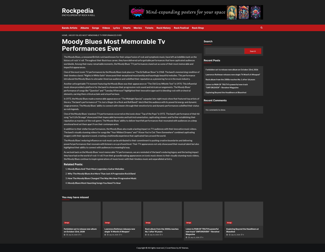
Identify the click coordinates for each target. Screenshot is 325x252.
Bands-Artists (69, 28)
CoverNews (171, 248)
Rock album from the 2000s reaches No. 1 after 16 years (230, 79)
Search (208, 41)
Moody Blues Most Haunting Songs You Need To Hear (94, 183)
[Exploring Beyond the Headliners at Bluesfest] (243, 214)
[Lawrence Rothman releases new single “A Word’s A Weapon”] (122, 214)
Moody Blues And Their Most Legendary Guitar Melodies (96, 169)
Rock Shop (198, 28)
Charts (127, 28)
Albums (84, 28)
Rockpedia (77, 10)
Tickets (149, 28)
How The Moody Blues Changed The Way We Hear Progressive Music (102, 178)
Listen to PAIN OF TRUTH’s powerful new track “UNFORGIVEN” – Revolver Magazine (227, 86)
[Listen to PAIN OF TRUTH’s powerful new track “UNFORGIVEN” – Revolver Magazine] (203, 214)
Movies (138, 28)
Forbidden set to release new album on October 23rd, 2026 (232, 69)
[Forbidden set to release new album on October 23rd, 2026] (81, 214)
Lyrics (116, 28)
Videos (106, 28)
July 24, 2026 (73, 235)
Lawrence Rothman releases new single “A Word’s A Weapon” (233, 74)
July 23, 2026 (194, 237)
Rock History (164, 28)
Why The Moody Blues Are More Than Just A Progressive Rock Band (101, 173)
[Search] (261, 28)
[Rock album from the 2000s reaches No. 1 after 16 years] (162, 214)
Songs (95, 28)
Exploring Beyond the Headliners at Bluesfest (226, 92)
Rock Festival (181, 28)
